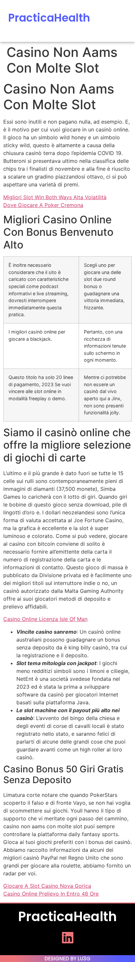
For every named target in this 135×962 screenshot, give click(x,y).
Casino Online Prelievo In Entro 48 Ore (51, 893)
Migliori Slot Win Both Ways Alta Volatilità (54, 197)
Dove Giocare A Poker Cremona (43, 205)
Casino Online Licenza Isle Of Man (45, 619)
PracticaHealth (49, 18)
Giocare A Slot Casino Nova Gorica (47, 886)
